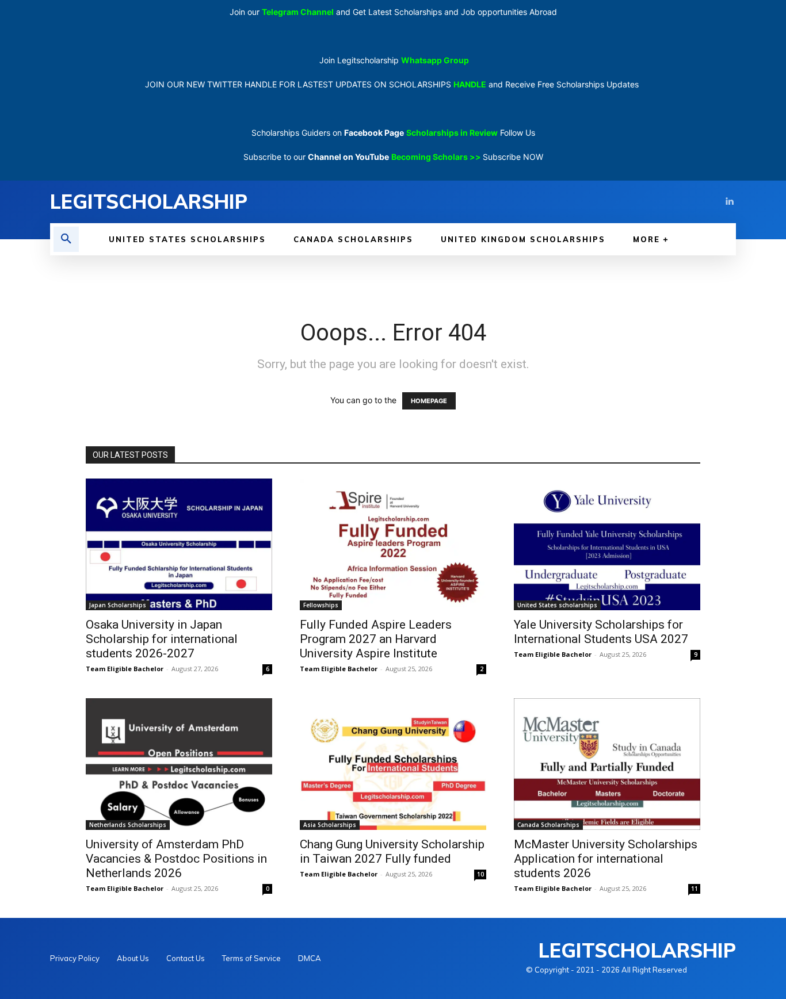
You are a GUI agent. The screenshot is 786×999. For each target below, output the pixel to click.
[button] (66, 239)
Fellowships (320, 605)
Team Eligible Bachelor (124, 668)
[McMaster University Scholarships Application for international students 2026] (607, 764)
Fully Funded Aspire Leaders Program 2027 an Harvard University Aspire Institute (376, 639)
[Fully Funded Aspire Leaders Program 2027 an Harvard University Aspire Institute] (393, 544)
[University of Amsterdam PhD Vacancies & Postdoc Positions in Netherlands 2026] (179, 764)
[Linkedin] (729, 202)
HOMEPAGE (429, 401)
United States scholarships (557, 605)
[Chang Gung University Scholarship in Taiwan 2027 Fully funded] (393, 764)
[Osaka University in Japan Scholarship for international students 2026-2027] (179, 544)
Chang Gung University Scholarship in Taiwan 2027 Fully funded (392, 851)
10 (480, 874)
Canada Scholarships (548, 825)
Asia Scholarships (329, 825)
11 (694, 889)
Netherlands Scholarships (127, 825)
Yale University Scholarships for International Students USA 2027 (601, 632)
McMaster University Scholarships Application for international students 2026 (605, 858)
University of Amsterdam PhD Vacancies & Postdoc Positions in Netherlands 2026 (176, 858)
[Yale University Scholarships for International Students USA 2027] (607, 544)
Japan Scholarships (117, 605)
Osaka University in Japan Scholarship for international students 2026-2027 (162, 639)
